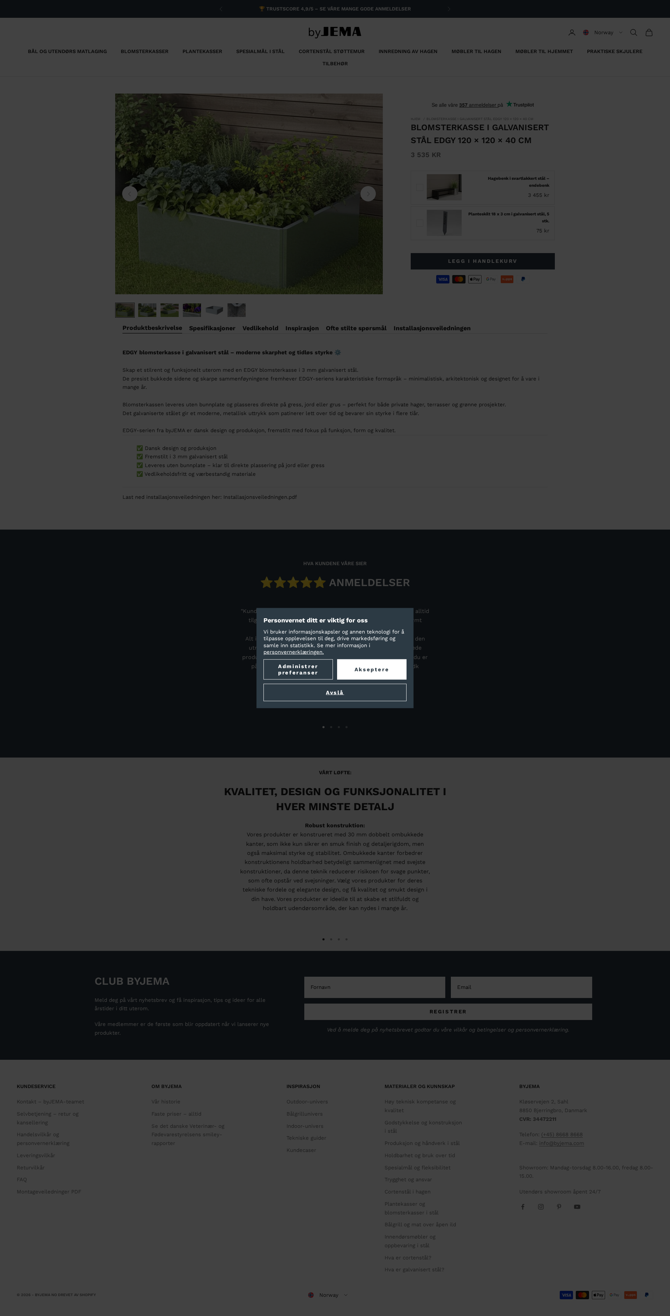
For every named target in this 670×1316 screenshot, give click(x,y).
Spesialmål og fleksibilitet (418, 1168)
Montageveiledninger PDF (49, 1192)
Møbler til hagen (476, 51)
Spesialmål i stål (260, 51)
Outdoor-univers (307, 1102)
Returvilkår (31, 1168)
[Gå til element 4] (192, 310)
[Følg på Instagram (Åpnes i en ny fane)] (540, 1206)
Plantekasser (202, 51)
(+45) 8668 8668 (562, 1134)
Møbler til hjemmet (544, 51)
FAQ (22, 1179)
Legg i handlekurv (483, 261)
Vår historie (165, 1102)
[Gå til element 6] (236, 310)
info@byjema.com (561, 1143)
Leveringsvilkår (36, 1155)
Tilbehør (335, 63)
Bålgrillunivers (304, 1114)
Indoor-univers (304, 1126)
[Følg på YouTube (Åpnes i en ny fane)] (577, 1206)
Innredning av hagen (408, 51)
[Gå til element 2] (147, 310)
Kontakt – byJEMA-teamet (50, 1102)
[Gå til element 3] (169, 310)
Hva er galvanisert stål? (414, 1269)
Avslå (335, 692)
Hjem (415, 119)
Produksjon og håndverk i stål (422, 1143)
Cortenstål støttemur (332, 51)
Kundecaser (301, 1150)
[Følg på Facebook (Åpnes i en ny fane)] (522, 1206)
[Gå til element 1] (125, 310)
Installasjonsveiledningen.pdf (260, 497)
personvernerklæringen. (293, 652)
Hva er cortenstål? (408, 1258)
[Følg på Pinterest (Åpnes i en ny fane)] (559, 1206)
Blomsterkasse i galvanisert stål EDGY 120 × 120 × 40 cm (480, 119)
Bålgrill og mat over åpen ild (420, 1224)
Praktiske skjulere (614, 51)
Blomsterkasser (145, 51)
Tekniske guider (306, 1138)
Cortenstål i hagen (408, 1192)
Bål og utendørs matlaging (67, 51)
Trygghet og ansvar (408, 1179)
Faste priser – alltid (176, 1114)
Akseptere (372, 669)
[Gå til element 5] (214, 310)
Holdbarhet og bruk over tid (420, 1155)
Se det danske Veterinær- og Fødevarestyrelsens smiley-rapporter (187, 1135)
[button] (603, 32)
